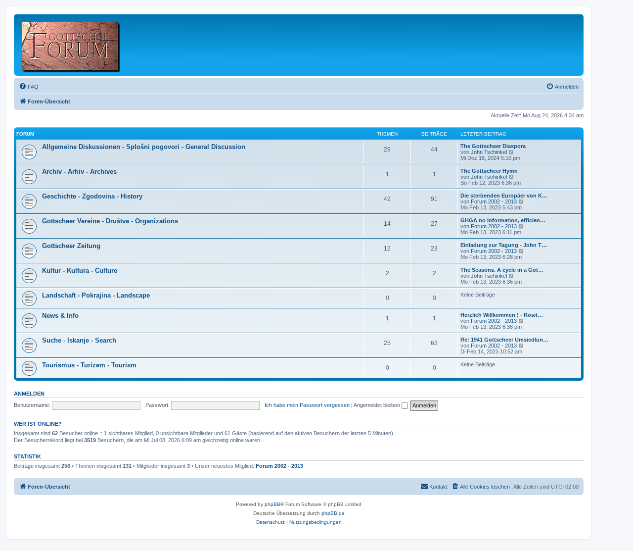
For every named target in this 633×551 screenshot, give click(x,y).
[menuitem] (29, 87)
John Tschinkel (489, 152)
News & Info (60, 315)
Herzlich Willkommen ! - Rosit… (501, 315)
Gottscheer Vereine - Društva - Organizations (110, 221)
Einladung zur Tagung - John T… (503, 245)
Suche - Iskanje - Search (79, 340)
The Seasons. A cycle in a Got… (501, 270)
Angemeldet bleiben (378, 405)
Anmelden (29, 394)
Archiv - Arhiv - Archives (79, 171)
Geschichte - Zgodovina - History (92, 196)
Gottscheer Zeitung (71, 246)
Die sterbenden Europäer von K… (503, 196)
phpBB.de (333, 513)
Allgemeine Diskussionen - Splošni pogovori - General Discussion (143, 146)
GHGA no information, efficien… (502, 220)
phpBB (272, 504)
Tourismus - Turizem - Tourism (89, 365)
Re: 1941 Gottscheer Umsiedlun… (504, 340)
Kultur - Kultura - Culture (79, 270)
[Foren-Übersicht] (71, 44)
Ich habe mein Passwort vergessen (307, 405)
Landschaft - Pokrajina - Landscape (96, 295)
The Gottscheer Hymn (489, 171)
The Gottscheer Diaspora (493, 146)
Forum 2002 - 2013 (494, 201)
